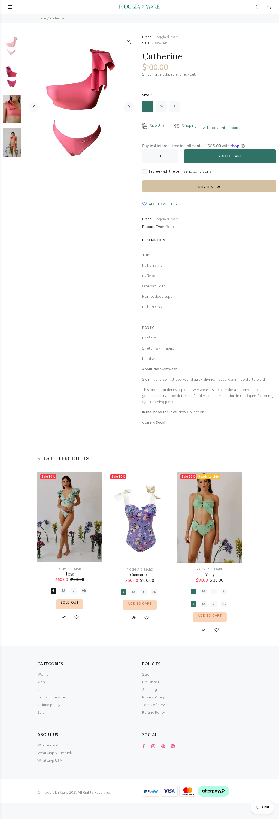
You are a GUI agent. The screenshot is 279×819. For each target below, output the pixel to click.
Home (41, 18)
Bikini (170, 227)
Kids (40, 690)
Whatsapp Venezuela (55, 753)
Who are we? (48, 745)
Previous (34, 107)
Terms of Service (51, 697)
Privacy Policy (153, 697)
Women (44, 675)
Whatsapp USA (49, 761)
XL (84, 591)
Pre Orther (150, 682)
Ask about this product (221, 128)
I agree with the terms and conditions (180, 172)
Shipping (149, 74)
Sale (40, 713)
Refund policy (48, 705)
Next (129, 107)
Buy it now (209, 187)
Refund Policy (153, 713)
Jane (69, 574)
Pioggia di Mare (166, 37)
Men (41, 682)
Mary (210, 574)
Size (145, 675)
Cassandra (140, 575)
